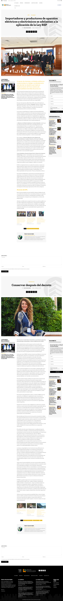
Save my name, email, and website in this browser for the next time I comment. (16, 268)
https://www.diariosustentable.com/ (29, 235)
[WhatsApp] (34, 32)
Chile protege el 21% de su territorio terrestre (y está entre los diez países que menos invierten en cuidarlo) (43, 582)
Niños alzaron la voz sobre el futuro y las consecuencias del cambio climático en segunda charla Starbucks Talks (15, 249)
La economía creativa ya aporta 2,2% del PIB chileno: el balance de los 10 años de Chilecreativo (52, 123)
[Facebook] (57, 0)
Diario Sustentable (27, 27)
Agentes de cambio (39, 584)
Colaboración (3, 93)
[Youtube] (61, 0)
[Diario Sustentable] (20, 237)
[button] (15, 7)
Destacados (20, 585)
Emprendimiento (52, 119)
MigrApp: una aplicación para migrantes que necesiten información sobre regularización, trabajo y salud (47, 249)
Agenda (50, 127)
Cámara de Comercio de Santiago (33, 228)
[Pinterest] (31, 32)
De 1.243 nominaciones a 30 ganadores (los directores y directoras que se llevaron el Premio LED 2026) (43, 587)
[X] (60, 0)
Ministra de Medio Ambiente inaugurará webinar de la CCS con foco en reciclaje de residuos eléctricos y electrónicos (41, 220)
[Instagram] (58, 0)
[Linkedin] (36, 32)
